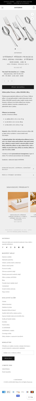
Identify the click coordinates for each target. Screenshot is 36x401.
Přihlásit (8, 358)
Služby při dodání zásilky (8, 319)
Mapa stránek (5, 292)
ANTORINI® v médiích (8, 330)
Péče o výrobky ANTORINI (11, 175)
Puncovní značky (6, 268)
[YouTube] (18, 247)
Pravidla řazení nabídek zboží (10, 283)
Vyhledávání (5, 286)
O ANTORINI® (6, 328)
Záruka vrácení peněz (7, 265)
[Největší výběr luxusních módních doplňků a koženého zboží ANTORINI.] (18, 7)
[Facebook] (2, 247)
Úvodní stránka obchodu (8, 289)
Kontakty (4, 322)
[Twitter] (6, 247)
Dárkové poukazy (6, 304)
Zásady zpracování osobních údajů (11, 274)
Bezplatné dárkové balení (9, 310)
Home (6, 230)
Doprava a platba (6, 257)
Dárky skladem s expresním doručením (12, 336)
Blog (3, 280)
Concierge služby (6, 333)
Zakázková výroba (7, 307)
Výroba (4, 301)
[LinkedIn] (22, 247)
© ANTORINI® (18, 379)
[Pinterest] (14, 247)
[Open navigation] (2, 7)
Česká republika (6, 372)
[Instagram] (10, 247)
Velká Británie (6, 369)
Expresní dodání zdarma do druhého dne (13, 316)
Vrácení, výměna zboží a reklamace (11, 263)
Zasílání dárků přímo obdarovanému (12, 313)
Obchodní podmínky (7, 260)
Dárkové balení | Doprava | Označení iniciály (16, 168)
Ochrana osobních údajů (8, 271)
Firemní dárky (5, 325)
